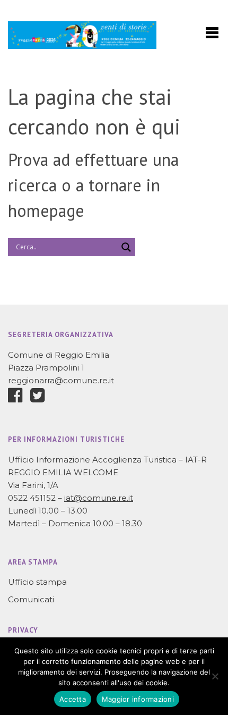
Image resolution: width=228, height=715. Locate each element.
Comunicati (31, 599)
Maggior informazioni (138, 699)
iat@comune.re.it (98, 498)
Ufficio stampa (37, 582)
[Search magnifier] (126, 247)
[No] (214, 676)
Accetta (72, 699)
